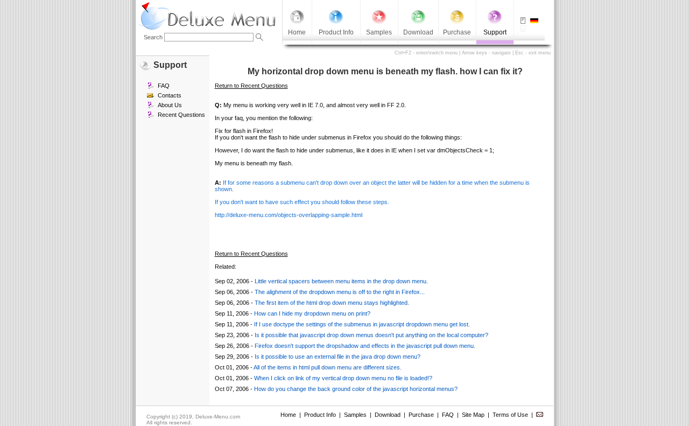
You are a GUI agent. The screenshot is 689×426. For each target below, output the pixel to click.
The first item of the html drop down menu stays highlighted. (332, 302)
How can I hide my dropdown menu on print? (312, 313)
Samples (355, 414)
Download (387, 414)
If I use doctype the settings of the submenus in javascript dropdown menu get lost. (362, 324)
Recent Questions (181, 114)
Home (288, 414)
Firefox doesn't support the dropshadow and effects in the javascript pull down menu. (365, 346)
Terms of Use (510, 414)
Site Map (473, 414)
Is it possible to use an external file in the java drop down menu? (337, 356)
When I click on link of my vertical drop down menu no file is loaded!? (343, 378)
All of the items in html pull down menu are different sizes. (328, 367)
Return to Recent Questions (251, 85)
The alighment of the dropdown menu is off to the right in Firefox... (340, 292)
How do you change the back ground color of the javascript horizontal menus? (356, 389)
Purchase (421, 414)
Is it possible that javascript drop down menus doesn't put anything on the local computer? (371, 335)
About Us (170, 105)
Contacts (169, 95)
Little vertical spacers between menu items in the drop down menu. (341, 281)
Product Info (320, 414)
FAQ (164, 85)
